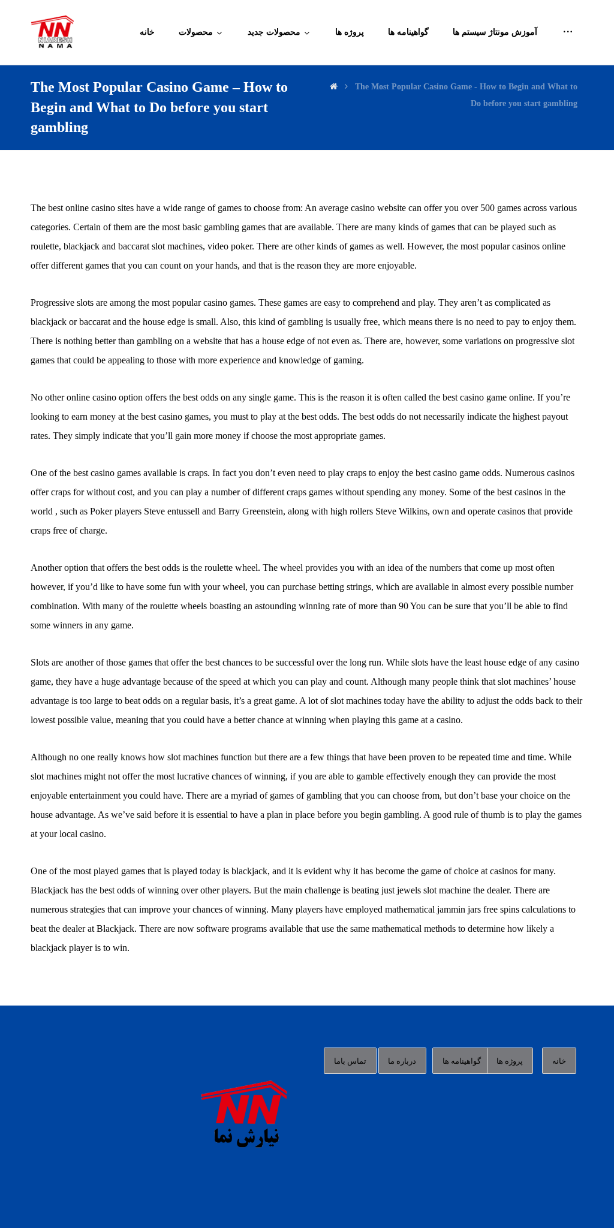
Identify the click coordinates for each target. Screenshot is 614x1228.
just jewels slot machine (426, 890)
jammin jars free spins (478, 909)
